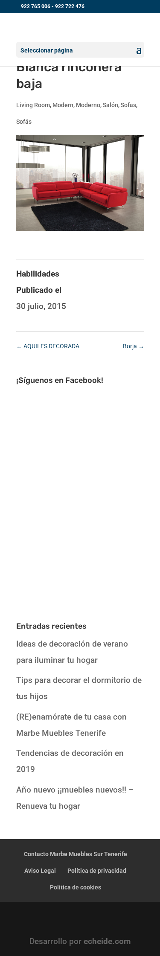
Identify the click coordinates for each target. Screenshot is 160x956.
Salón (110, 105)
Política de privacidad (96, 870)
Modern (62, 105)
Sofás (24, 121)
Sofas (128, 105)
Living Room (33, 105)
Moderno (88, 105)
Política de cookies (75, 887)
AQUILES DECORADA (47, 346)
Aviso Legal (40, 870)
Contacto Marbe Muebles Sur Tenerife (75, 854)
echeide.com (107, 941)
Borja (133, 346)
